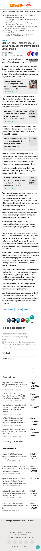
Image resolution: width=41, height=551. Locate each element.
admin (10, 53)
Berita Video (27, 532)
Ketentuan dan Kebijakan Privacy (17, 537)
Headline (20, 11)
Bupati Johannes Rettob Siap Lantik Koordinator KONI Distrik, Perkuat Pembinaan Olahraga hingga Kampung (15, 142)
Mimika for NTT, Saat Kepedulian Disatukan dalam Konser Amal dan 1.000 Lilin (15, 505)
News (26, 11)
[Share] (36, 54)
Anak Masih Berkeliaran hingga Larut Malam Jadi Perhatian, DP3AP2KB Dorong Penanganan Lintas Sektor (15, 115)
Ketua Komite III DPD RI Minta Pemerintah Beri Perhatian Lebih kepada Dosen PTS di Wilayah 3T (21, 27)
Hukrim (32, 11)
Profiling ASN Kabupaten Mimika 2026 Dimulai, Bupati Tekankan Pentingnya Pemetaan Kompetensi (14, 182)
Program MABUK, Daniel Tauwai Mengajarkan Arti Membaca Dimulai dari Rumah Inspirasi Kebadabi (15, 85)
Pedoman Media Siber (15, 532)
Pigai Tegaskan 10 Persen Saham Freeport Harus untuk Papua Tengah (21, 20)
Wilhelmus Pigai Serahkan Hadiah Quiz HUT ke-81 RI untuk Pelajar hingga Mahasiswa (20, 16)
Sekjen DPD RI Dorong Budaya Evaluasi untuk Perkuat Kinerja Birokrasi (20, 31)
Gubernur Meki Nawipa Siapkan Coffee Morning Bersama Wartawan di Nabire (18, 24)
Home (5, 11)
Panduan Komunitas (20, 535)
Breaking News (8, 309)
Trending (11, 11)
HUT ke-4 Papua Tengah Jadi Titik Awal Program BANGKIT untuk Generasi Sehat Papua (19, 35)
